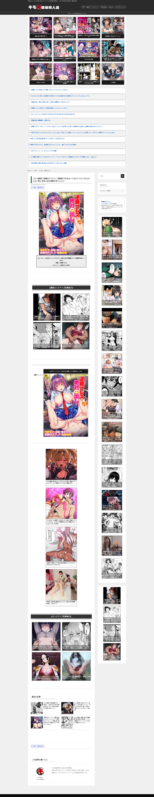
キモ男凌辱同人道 (105, 203)
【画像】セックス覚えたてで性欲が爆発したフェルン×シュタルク (48, 108)
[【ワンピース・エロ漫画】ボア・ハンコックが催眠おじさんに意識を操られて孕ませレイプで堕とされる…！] (46, 653)
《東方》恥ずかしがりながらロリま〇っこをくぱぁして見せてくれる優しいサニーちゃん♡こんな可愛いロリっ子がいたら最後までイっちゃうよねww (72, 132)
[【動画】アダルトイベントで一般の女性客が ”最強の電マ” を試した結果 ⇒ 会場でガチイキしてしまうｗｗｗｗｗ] (112, 422)
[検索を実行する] (122, 176)
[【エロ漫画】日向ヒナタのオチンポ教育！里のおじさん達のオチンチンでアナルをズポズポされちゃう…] (46, 623)
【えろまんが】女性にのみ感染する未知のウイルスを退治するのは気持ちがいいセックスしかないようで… (60, 96)
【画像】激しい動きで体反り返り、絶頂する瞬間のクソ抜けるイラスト (50, 102)
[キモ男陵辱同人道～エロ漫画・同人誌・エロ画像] (44, 7)
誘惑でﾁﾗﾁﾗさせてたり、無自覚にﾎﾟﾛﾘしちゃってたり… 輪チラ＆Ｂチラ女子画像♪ (53, 144)
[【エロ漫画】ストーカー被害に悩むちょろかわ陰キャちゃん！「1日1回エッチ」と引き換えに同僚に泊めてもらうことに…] (112, 354)
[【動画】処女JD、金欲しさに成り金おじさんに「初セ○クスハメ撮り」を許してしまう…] (112, 240)
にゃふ (40, 777)
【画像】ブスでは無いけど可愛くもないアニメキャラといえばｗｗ (49, 89)
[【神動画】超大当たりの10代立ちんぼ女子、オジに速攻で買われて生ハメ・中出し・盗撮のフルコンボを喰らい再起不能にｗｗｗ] (112, 536)
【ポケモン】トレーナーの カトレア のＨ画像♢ (43, 151)
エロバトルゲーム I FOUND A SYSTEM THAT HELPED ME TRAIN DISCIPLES (52, 114)
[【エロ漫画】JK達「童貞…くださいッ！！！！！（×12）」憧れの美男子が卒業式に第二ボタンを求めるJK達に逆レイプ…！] (112, 513)
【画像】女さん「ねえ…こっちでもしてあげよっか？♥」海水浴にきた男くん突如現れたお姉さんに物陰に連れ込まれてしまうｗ (66, 126)
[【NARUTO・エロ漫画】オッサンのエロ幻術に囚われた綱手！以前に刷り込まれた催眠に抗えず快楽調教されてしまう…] (112, 218)
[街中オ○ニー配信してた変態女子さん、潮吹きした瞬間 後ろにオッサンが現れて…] (76, 653)
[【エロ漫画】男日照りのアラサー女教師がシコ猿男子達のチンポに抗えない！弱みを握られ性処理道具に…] (47, 323)
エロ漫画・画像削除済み (37, 187)
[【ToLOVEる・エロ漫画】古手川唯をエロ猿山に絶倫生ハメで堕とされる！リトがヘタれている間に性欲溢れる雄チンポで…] (112, 286)
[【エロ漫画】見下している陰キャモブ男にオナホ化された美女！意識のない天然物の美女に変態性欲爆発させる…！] (112, 331)
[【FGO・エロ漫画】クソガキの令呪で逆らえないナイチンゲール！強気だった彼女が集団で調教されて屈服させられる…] (112, 491)
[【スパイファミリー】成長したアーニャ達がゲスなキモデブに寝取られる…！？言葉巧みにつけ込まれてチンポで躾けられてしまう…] (112, 400)
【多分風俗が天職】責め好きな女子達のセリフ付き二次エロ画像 (48, 163)
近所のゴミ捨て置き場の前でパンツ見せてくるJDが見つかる (47, 138)
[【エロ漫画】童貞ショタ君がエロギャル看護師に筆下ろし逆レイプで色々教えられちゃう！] (112, 445)
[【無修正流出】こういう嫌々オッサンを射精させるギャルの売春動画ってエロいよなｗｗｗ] (47, 294)
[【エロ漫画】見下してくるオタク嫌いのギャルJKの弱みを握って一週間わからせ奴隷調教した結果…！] (76, 623)
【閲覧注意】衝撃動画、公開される (40, 120)
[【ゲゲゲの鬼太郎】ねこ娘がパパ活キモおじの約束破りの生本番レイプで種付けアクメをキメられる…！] (75, 323)
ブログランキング (120, 7)
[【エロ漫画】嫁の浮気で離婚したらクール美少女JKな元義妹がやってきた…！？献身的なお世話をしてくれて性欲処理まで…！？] (112, 468)
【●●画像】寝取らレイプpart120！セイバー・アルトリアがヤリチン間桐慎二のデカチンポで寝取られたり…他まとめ (63, 157)
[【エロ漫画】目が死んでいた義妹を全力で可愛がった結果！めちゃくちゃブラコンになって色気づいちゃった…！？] (112, 377)
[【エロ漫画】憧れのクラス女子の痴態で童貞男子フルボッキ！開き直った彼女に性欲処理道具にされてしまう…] (112, 559)
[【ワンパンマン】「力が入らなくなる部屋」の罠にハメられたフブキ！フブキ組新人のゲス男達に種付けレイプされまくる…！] (112, 263)
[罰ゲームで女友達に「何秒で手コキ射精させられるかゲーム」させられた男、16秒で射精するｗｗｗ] (112, 309)
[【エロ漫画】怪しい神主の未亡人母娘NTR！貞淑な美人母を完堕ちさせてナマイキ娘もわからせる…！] (75, 294)
